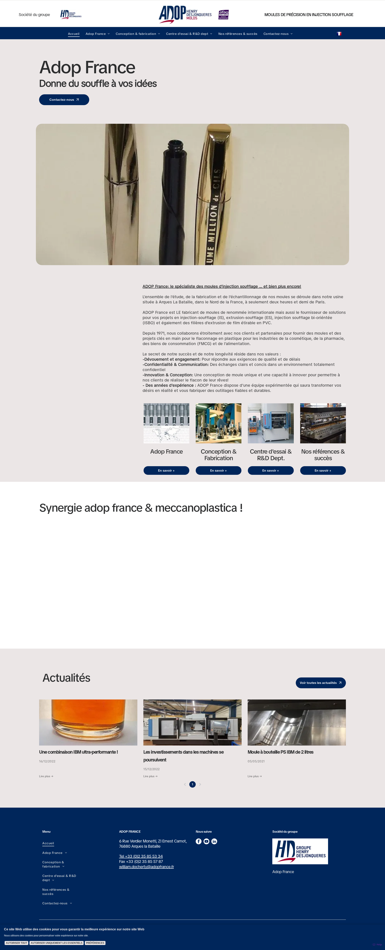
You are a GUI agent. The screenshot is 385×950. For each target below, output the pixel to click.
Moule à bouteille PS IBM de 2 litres (280, 752)
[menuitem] (74, 34)
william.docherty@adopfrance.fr (146, 866)
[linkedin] (214, 841)
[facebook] (199, 841)
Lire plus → (46, 776)
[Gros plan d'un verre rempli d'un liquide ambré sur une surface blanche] (88, 722)
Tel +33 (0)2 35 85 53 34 (141, 856)
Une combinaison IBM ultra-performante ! (78, 752)
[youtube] (206, 841)
